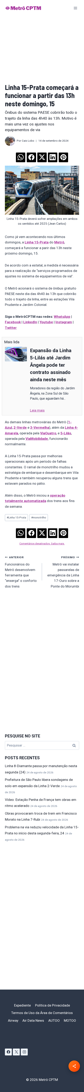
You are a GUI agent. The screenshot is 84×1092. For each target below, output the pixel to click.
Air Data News (33, 1020)
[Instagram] (24, 1052)
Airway (13, 1020)
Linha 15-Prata (37, 242)
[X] (16, 1052)
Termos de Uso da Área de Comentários (42, 1013)
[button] (20, 156)
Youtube (46, 322)
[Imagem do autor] (10, 141)
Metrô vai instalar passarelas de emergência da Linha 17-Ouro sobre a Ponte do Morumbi (63, 572)
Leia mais (37, 410)
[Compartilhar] (74, 1066)
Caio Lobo (28, 140)
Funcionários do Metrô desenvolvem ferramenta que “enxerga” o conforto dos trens (21, 572)
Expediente (22, 1005)
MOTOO (70, 1020)
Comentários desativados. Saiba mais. (42, 543)
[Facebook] (8, 1052)
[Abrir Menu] (75, 8)
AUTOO (54, 1020)
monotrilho (38, 517)
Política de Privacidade (52, 1005)
